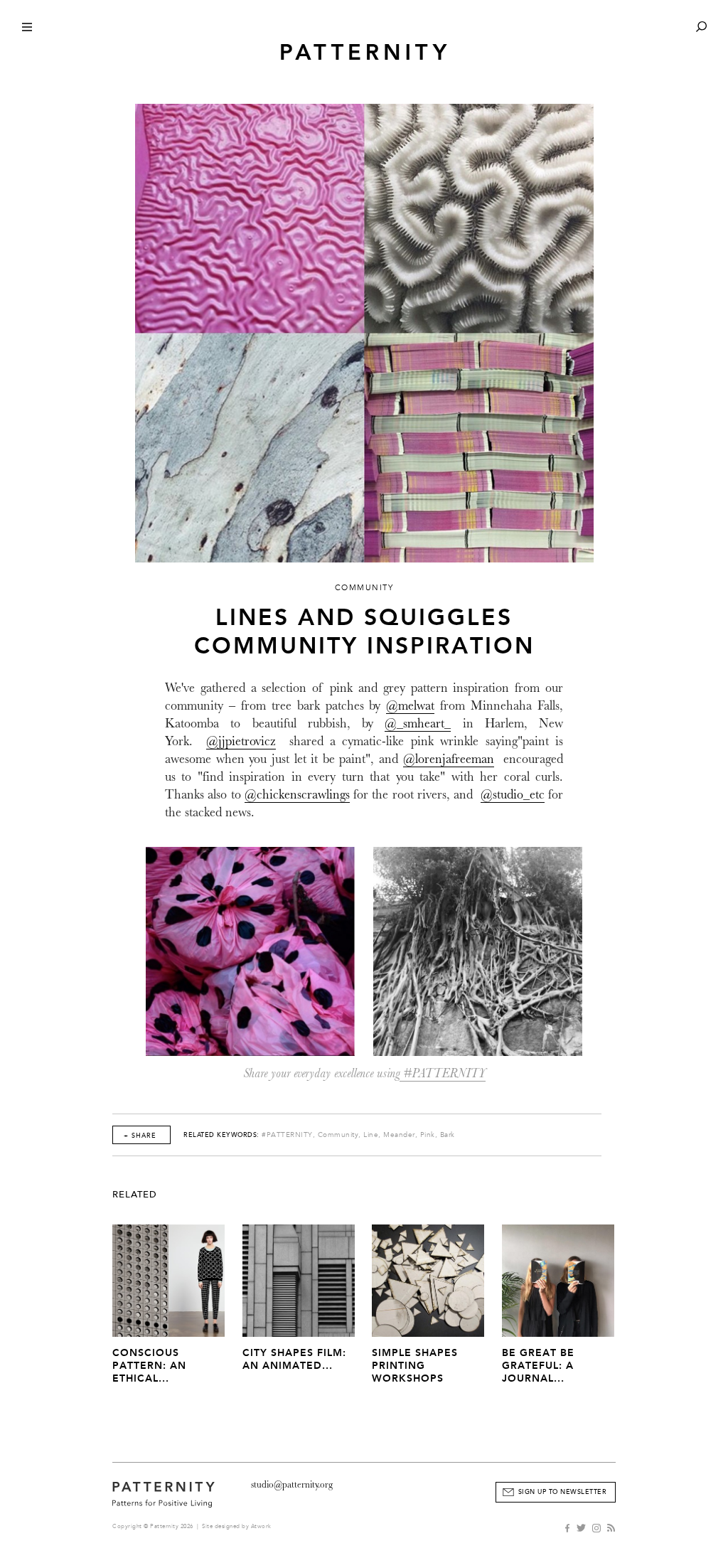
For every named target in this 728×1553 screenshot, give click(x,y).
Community (338, 1135)
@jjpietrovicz (241, 741)
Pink (427, 1135)
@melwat (410, 705)
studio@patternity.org (292, 1484)
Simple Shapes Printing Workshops (415, 1365)
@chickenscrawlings (297, 794)
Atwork (261, 1526)
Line (370, 1135)
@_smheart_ (418, 723)
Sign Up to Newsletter (562, 1492)
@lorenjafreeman (448, 759)
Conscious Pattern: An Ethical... (149, 1365)
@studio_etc (513, 794)
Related (134, 1194)
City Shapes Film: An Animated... (294, 1359)
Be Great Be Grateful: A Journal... (538, 1365)
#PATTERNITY (443, 1073)
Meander (399, 1135)
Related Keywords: (221, 1135)
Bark (447, 1135)
